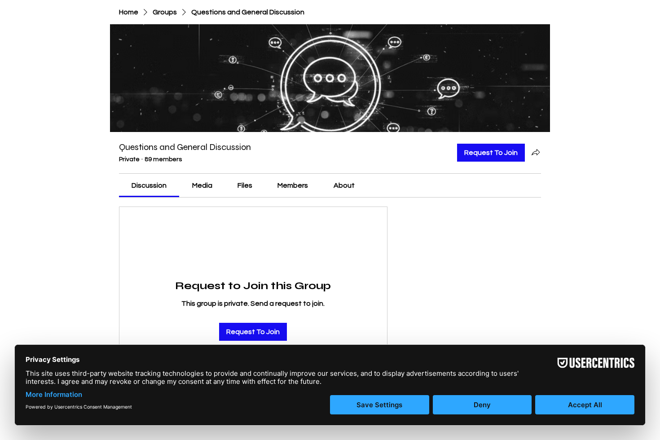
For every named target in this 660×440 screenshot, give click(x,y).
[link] (149, 185)
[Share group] (535, 152)
